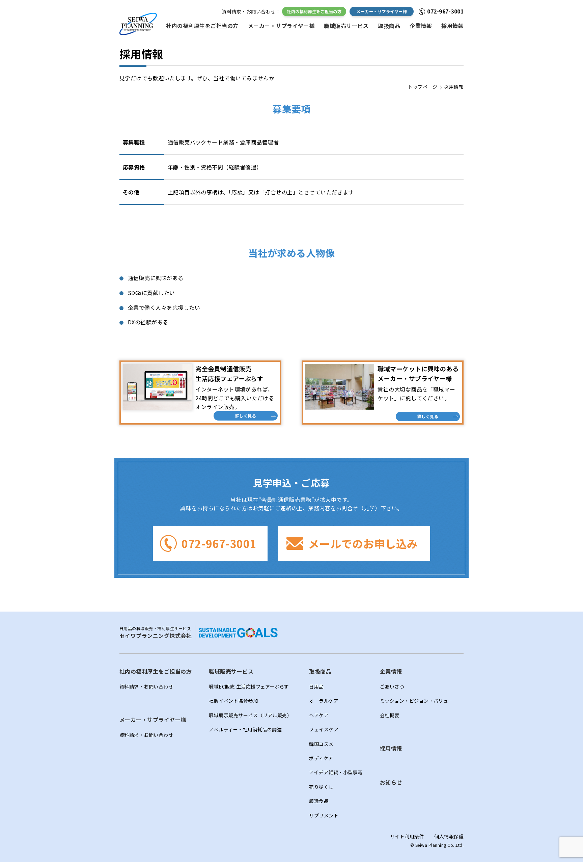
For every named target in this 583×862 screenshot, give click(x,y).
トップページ (422, 86)
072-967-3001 (219, 543)
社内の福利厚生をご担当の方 (314, 11)
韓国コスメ (321, 743)
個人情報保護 (449, 836)
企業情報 (421, 26)
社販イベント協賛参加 (233, 700)
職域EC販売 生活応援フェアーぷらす (249, 686)
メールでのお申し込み (363, 543)
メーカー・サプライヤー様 (381, 11)
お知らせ (391, 782)
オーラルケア (323, 700)
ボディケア (321, 758)
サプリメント (323, 815)
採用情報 (452, 26)
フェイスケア (323, 729)
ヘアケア (319, 715)
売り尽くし (321, 786)
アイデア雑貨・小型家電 (335, 772)
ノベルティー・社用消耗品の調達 (245, 729)
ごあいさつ (392, 686)
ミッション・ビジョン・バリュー (416, 700)
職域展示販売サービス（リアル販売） (250, 715)
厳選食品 (319, 801)
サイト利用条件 (407, 836)
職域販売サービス (346, 26)
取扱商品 (389, 26)
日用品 (316, 686)
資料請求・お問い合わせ (146, 686)
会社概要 (389, 715)
